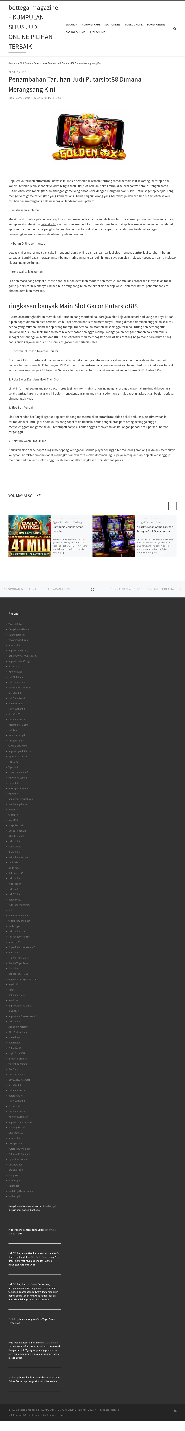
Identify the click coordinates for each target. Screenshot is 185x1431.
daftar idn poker (16, 995)
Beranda (13, 63)
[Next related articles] (172, 506)
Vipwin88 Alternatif (18, 1116)
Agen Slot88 (14, 666)
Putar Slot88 (14, 1048)
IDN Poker (32, 1284)
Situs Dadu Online (39, 1257)
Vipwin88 (13, 767)
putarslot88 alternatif (19, 915)
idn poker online (16, 825)
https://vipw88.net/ (18, 650)
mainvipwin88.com (18, 788)
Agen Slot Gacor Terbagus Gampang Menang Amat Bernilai (69, 526)
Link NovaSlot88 (16, 682)
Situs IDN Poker (16, 836)
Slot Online (25, 63)
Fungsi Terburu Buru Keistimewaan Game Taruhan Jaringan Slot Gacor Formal (155, 526)
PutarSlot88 (14, 1037)
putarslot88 (48, 224)
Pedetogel (50, 1206)
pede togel (14, 867)
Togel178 (13, 761)
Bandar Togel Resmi (18, 963)
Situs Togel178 (15, 1132)
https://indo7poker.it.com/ (22, 1016)
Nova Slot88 (14, 693)
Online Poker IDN (17, 830)
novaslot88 (14, 645)
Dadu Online (14, 846)
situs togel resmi (16, 634)
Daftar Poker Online (18, 724)
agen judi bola (15, 1169)
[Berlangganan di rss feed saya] (175, 1411)
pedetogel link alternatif (20, 1191)
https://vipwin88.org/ (19, 661)
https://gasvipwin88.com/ (21, 799)
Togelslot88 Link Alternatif (21, 947)
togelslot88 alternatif (19, 920)
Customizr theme (55, 1415)
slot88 (11, 989)
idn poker (13, 1010)
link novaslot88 (16, 740)
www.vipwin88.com (18, 639)
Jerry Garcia (23, 98)
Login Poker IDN (16, 1053)
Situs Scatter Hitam (17, 1032)
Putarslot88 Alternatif (19, 1148)
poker (11, 910)
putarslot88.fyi (15, 703)
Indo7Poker (14, 841)
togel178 (13, 809)
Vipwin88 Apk (15, 671)
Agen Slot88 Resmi (18, 1026)
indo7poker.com (16, 931)
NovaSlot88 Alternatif (19, 687)
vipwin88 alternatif (17, 756)
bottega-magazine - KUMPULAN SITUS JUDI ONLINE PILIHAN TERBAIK (57, 1409)
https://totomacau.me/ (20, 1122)
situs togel (13, 1185)
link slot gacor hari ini (19, 936)
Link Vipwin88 (15, 1164)
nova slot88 (14, 942)
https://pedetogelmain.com (22, 979)
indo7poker (14, 878)
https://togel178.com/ (19, 1005)
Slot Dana (13, 1069)
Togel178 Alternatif (18, 772)
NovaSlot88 (14, 714)
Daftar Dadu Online (18, 857)
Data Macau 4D (15, 873)
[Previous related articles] (164, 506)
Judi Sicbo (13, 862)
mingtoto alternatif (18, 1058)
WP (24, 1415)
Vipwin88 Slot (15, 624)
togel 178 (13, 984)
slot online (13, 968)
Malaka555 (13, 730)
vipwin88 (13, 783)
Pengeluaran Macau (18, 629)
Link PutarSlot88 (16, 698)
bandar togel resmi (18, 804)
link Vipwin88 (15, 1143)
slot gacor (13, 1175)
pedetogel (14, 1180)
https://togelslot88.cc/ (19, 751)
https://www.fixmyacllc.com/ (23, 655)
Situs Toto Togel (16, 735)
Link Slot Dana (15, 677)
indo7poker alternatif (19, 904)
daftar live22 (14, 899)
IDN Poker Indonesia (18, 958)
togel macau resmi (17, 745)
